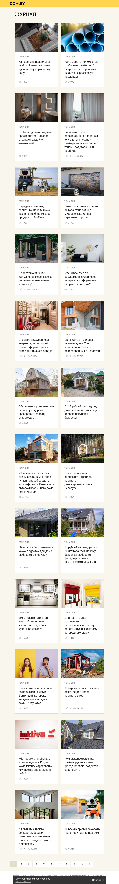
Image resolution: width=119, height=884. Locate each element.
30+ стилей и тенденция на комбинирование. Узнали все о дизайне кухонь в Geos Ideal (34, 623)
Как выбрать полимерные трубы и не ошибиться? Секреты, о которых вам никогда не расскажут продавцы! (81, 69)
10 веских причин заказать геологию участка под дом (82, 830)
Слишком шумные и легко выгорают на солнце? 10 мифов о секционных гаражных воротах (81, 212)
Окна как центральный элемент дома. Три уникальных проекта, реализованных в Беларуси (82, 345)
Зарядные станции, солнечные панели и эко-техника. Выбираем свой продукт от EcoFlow (35, 212)
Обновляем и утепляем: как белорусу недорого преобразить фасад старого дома (36, 412)
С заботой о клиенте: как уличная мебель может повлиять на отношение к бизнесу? (36, 278)
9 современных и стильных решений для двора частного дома (81, 691)
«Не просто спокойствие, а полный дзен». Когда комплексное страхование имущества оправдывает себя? (36, 766)
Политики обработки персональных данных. (87, 876)
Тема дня (24, 56)
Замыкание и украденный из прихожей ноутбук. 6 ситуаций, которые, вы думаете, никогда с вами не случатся (36, 695)
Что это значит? (23, 881)
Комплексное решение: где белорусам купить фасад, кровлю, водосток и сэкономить (82, 764)
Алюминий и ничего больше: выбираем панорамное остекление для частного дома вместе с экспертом (36, 836)
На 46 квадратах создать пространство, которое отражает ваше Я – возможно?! (35, 137)
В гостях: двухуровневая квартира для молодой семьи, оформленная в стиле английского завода (36, 345)
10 (81, 863)
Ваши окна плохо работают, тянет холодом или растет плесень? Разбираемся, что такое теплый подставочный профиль (81, 141)
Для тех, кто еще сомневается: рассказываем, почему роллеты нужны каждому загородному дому (80, 625)
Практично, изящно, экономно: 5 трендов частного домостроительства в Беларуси (78, 480)
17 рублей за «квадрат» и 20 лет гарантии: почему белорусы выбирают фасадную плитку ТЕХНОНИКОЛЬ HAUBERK (80, 555)
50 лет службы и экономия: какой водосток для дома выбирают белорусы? (36, 551)
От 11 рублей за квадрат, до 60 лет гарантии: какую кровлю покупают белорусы (81, 412)
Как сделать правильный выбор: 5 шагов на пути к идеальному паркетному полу (35, 67)
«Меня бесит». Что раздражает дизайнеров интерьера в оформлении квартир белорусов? (80, 278)
